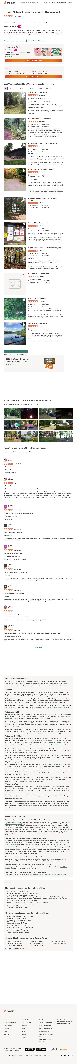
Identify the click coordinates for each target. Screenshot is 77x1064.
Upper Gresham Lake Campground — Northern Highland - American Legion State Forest (32, 633)
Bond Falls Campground (44, 696)
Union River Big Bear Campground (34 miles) (21, 895)
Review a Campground (10, 1022)
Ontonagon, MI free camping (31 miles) (19, 920)
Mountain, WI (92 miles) (15, 945)
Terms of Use (46, 1055)
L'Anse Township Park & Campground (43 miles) (22, 900)
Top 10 (19, 22)
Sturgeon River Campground (14, 827)
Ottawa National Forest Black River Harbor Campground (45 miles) (27, 902)
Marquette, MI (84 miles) (15, 941)
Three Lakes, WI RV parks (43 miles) (18, 932)
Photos (26, 22)
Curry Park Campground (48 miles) (17, 907)
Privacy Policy (38, 1055)
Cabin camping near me (45, 1028)
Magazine (6, 1034)
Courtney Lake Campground (13, 553)
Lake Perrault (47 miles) (14, 906)
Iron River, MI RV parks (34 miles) (17, 929)
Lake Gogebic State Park (54, 742)
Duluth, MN (43, 71)
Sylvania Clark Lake (32, 733)
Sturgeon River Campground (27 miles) (19, 891)
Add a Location (8, 1025)
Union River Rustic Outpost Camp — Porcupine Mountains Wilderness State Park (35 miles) (35, 897)
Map (13, 22)
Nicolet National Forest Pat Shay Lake (16, 572)
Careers (24, 1034)
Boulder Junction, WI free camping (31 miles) (20, 927)
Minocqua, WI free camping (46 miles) (18, 922)
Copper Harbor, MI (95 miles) (60, 941)
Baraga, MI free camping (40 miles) (17, 923)
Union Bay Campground (56, 764)
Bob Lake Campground (11, 466)
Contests (6, 1031)
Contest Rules (29, 1055)
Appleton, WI (44, 73)
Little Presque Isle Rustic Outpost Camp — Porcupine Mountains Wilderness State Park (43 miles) (37, 898)
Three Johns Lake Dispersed (13, 532)
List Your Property (61, 2)
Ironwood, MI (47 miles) (37, 943)
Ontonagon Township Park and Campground (18, 513)
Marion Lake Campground (56, 773)
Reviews (33, 22)
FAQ (45, 22)
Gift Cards (6, 1028)
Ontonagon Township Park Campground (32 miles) (22, 893)
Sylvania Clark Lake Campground (48, 707)
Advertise (24, 1025)
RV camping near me (45, 1025)
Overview (7, 22)
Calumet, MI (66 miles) (36, 945)
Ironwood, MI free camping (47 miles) (18, 918)
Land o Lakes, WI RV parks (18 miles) (18, 931)
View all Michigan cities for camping (16, 948)
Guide (40, 22)
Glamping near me (44, 1031)
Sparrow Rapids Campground (13, 614)
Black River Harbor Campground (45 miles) (20, 904)
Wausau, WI (19, 71)
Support (24, 1037)
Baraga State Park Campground (14, 593)
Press (23, 1031)
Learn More (9, 56)
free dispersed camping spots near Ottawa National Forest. (48, 874)
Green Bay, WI (20, 73)
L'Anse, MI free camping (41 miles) (17, 925)
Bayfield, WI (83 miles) (36, 941)
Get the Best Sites (48, 2)
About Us (24, 1028)
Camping (6, 8)
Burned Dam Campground (52, 795)
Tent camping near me (45, 1022)
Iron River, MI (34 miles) (58, 943)
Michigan (12, 8)
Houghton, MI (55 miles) (15, 943)
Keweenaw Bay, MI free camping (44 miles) (20, 916)
